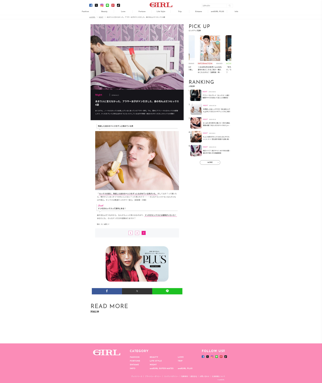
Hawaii (178, 13)
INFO (132, 369)
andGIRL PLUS (185, 369)
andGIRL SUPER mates (235, 32)
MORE (210, 162)
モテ (121, 18)
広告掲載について (218, 376)
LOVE (181, 357)
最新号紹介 (234, 13)
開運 (140, 13)
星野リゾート (178, 18)
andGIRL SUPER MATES (161, 369)
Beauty (104, 11)
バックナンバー (235, 18)
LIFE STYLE (156, 361)
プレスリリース (136, 376)
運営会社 (193, 376)
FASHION (134, 357)
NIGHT (153, 365)
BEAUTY (154, 357)
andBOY (197, 13)
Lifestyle (216, 23)
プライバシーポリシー (153, 376)
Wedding (121, 13)
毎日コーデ (83, 13)
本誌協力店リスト (235, 23)
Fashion (215, 13)
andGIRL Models (234, 27)
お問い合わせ (204, 376)
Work (159, 18)
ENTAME (134, 365)
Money (159, 13)
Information (216, 27)
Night (121, 23)
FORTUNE (135, 361)
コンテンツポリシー (171, 376)
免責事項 (184, 376)
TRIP (180, 361)
